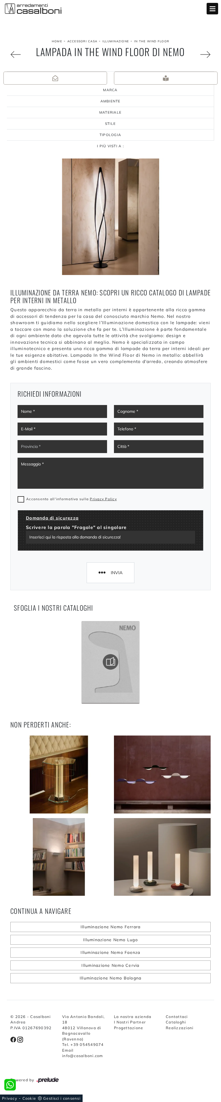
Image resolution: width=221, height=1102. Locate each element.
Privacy (9, 1098)
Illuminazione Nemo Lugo (110, 939)
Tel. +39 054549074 (83, 1044)
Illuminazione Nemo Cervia (110, 965)
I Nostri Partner (130, 1022)
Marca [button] (110, 90)
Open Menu (212, 8)
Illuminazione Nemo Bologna (111, 978)
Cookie (29, 1098)
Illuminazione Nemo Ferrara (111, 926)
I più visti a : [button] (110, 146)
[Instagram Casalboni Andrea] (20, 1039)
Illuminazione (115, 41)
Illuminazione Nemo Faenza (110, 952)
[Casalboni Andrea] (110, 8)
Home (57, 41)
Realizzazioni (179, 1027)
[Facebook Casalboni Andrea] (13, 1039)
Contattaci (177, 1016)
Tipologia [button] (110, 135)
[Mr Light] (15, 54)
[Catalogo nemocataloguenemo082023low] (110, 662)
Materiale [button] (110, 112)
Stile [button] (110, 123)
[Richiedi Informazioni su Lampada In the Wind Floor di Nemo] (55, 78)
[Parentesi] (205, 54)
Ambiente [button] (110, 101)
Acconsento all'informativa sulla (71, 499)
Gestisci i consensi (62, 1098)
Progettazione (128, 1027)
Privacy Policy (103, 499)
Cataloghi (176, 1022)
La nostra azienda (132, 1016)
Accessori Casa (82, 41)
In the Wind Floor (151, 41)
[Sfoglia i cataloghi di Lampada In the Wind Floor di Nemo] (166, 78)
